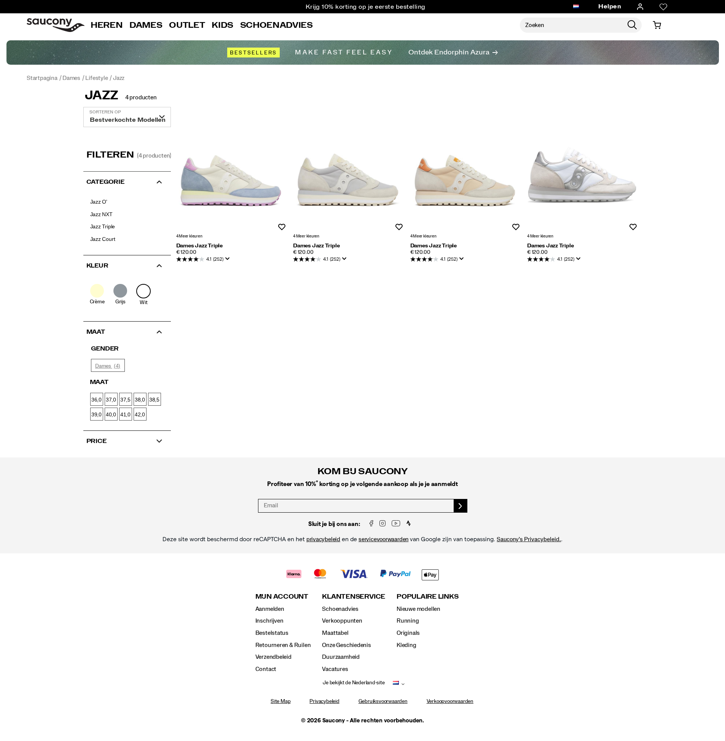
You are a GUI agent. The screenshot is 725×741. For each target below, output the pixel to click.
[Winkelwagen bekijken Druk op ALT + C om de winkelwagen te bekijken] (657, 25)
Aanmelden (269, 609)
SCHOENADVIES (276, 25)
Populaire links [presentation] (427, 596)
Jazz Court (102, 239)
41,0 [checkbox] (125, 414)
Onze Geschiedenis (346, 645)
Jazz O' (99, 202)
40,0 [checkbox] (111, 414)
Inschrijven (269, 621)
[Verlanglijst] (663, 7)
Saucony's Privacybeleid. (529, 539)
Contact (266, 669)
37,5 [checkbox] (125, 400)
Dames (145, 25)
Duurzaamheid (340, 657)
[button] (127, 181)
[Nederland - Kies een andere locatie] (576, 7)
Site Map (280, 701)
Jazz (102, 95)
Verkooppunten (342, 621)
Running (408, 621)
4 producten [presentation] (141, 97)
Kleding (406, 645)
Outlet (187, 25)
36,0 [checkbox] (96, 400)
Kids (222, 25)
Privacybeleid (324, 701)
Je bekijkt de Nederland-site (353, 682)
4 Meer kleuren (189, 236)
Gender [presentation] (105, 349)
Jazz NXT (101, 214)
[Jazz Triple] (231, 175)
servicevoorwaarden (383, 539)
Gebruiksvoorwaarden (383, 701)
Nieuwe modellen (418, 609)
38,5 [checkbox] (154, 400)
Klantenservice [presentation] (353, 596)
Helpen (609, 6)
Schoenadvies (340, 609)
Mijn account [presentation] (281, 596)
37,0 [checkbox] (111, 400)
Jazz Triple (102, 226)
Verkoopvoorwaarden (450, 701)
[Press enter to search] (632, 25)
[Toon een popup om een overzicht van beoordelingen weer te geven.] (229, 261)
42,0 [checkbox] (140, 414)
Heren (107, 25)
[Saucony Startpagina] (55, 25)
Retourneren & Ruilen (283, 645)
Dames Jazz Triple (199, 246)
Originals (408, 633)
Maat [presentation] (99, 382)
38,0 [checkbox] (140, 400)
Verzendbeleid (273, 657)
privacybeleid (323, 539)
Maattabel (335, 633)
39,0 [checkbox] (96, 414)
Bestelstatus (271, 633)
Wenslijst (281, 227)
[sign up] (460, 506)
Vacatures (335, 669)
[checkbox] (97, 294)
